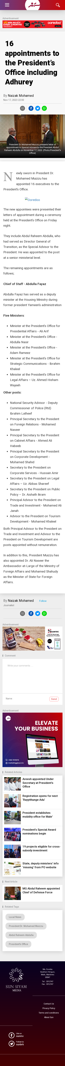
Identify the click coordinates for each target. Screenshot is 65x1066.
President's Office (18, 944)
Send (54, 699)
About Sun (49, 1017)
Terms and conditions (49, 1013)
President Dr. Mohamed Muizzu (26, 926)
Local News (15, 917)
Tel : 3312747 (47, 981)
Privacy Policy (48, 1008)
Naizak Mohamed (21, 96)
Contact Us (49, 1004)
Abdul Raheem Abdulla (21, 935)
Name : (9, 698)
